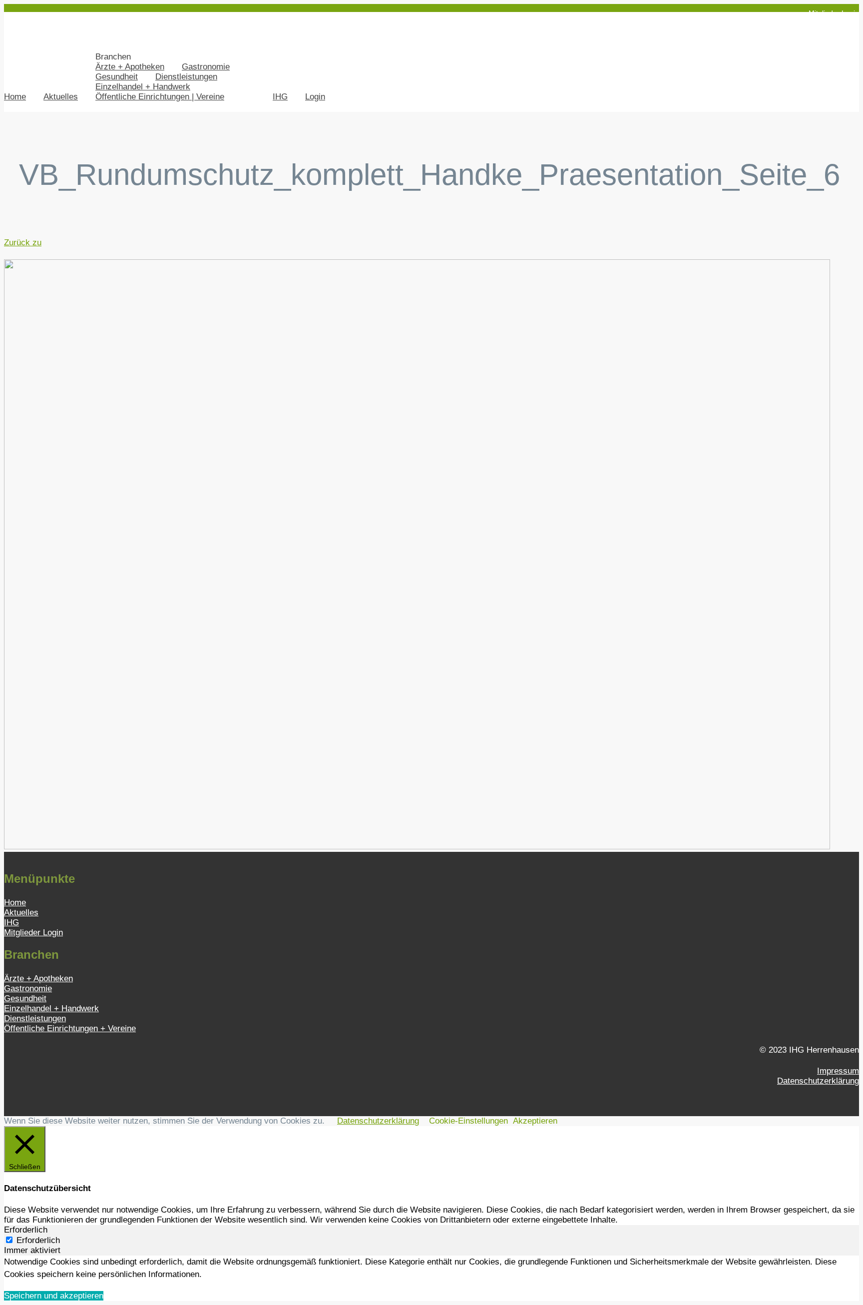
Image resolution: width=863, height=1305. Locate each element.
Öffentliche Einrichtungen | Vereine (159, 96)
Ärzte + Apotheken (129, 66)
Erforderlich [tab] (25, 1230)
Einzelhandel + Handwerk (142, 86)
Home (15, 96)
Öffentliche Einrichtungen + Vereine (70, 1028)
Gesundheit (116, 76)
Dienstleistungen (186, 76)
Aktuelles (60, 96)
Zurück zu (22, 242)
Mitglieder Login (834, 13)
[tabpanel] (431, 1268)
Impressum (838, 1071)
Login (315, 96)
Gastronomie (206, 66)
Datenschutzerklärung (818, 1081)
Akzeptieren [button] (535, 1121)
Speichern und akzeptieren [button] (53, 1296)
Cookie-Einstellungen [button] (468, 1121)
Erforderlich (38, 1240)
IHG (280, 96)
